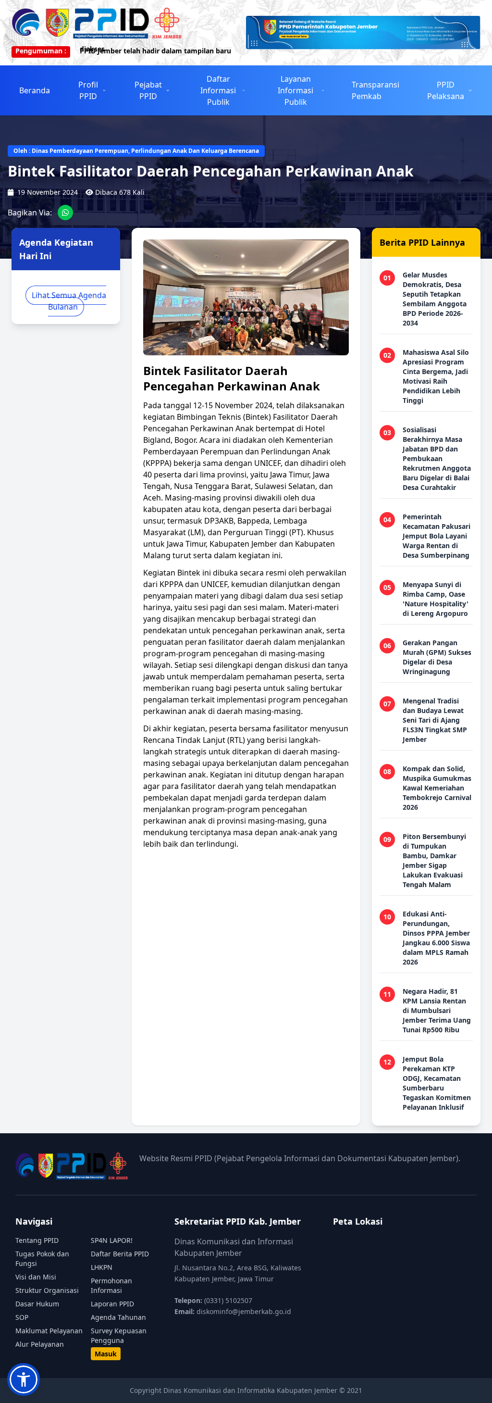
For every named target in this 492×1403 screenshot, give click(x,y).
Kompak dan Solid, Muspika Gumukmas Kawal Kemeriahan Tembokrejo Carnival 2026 (437, 788)
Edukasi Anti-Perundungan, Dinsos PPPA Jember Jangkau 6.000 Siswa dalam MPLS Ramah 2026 (436, 937)
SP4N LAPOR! (112, 1240)
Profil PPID (88, 90)
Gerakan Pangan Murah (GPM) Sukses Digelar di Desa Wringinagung (437, 657)
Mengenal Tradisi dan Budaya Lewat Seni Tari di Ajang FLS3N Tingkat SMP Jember (435, 720)
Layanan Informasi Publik (295, 90)
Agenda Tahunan (118, 1317)
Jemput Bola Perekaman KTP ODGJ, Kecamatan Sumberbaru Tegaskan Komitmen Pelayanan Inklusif (437, 1083)
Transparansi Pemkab (375, 90)
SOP (21, 1317)
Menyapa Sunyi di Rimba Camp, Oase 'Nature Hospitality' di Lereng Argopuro (435, 599)
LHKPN (101, 1267)
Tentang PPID (37, 1240)
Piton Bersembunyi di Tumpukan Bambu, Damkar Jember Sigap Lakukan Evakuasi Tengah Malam (434, 860)
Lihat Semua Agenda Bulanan (69, 301)
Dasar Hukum (37, 1303)
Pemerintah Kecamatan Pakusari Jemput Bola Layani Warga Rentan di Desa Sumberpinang (436, 536)
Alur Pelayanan (39, 1344)
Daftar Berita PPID (120, 1253)
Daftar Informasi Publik (218, 90)
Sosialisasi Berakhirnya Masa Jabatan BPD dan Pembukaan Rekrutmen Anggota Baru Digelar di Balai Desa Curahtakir (437, 458)
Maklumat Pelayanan (49, 1330)
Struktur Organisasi (47, 1290)
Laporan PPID (112, 1303)
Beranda (34, 90)
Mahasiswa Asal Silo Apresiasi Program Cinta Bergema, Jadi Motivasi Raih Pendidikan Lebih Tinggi (436, 376)
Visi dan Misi (35, 1276)
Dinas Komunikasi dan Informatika (220, 1390)
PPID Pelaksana (445, 90)
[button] (23, 1379)
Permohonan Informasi (111, 1285)
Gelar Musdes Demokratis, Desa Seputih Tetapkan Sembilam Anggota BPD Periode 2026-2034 (435, 298)
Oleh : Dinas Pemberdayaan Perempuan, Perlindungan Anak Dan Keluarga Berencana (136, 151)
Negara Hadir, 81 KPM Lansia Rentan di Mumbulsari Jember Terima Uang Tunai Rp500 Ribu (437, 1010)
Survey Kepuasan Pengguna (119, 1335)
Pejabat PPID (148, 90)
